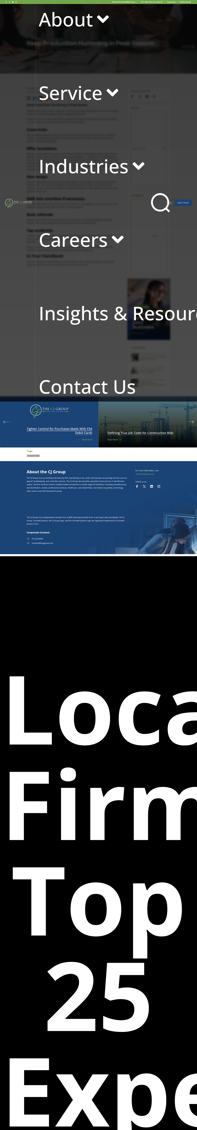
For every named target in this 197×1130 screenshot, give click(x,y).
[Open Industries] (138, 166)
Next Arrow (189, 421)
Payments (171, 2)
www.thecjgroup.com (145, 474)
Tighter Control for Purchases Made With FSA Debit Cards (59, 431)
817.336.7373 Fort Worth (152, 2)
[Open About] (102, 19)
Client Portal (185, 2)
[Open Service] (112, 93)
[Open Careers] (117, 239)
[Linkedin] (12, 2)
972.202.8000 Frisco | (127, 2)
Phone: (115, 2)
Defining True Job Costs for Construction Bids (140, 433)
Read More (87, 439)
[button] (160, 203)
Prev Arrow (7, 421)
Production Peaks (33, 456)
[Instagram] (16, 2)
